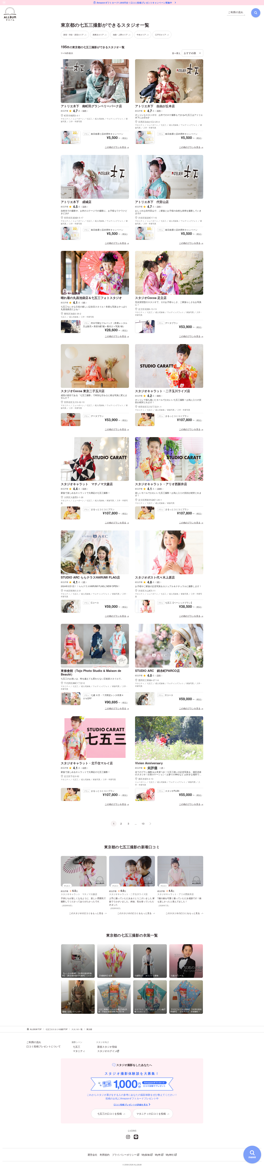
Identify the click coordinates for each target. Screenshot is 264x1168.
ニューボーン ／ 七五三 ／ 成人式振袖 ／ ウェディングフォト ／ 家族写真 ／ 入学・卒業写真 (167, 783)
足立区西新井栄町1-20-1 (150, 499)
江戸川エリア (160, 34)
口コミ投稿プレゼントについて (43, 1046)
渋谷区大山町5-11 (147, 590)
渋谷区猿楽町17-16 (147, 217)
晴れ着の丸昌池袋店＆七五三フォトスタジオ (91, 297)
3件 (83, 582)
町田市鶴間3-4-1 (72, 115)
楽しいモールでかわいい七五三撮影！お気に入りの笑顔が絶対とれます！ (168, 494)
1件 (161, 767)
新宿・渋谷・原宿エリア (73, 34)
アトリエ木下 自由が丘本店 (155, 106)
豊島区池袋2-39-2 (72, 313)
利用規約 (105, 1154)
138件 (159, 488)
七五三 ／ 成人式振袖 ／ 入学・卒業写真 (77, 316)
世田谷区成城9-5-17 (73, 217)
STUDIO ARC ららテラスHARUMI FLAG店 (90, 577)
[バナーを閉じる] (4, 2)
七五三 (76, 1047)
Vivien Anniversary (149, 763)
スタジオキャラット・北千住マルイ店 (87, 763)
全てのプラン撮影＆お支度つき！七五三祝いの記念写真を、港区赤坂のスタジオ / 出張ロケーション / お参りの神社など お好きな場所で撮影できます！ (168, 773)
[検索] (255, 12)
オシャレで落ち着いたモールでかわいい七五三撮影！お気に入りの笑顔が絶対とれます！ (168, 401)
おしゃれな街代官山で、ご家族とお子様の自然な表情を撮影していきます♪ (168, 212)
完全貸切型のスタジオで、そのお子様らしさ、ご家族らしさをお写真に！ (168, 303)
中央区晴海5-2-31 (72, 590)
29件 (159, 206)
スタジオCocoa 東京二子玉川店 (83, 391)
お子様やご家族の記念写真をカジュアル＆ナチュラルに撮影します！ (168, 586)
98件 (159, 395)
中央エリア (141, 34)
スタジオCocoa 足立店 (151, 297)
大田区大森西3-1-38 (73, 497)
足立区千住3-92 (72, 776)
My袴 (158, 1154)
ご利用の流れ (33, 1042)
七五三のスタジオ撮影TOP (57, 1029)
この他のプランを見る (115, 147)
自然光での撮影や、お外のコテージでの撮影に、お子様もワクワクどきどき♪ (94, 212)
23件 (159, 675)
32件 (84, 206)
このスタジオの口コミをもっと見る (86, 913)
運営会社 (92, 1154)
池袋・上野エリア (120, 34)
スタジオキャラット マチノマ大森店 (87, 484)
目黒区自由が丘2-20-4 (149, 121)
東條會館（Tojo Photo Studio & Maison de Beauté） (91, 672)
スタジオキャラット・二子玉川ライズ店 (162, 391)
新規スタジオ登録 (107, 1047)
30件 (159, 110)
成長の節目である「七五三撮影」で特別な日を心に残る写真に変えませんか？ (94, 396)
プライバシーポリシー (124, 1154)
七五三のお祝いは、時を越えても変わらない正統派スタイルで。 (92, 678)
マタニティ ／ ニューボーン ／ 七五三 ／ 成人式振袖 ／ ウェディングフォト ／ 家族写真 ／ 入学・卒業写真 (94, 120)
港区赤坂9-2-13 (145, 778)
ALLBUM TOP (36, 1029)
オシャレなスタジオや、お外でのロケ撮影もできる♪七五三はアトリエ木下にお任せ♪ (169, 116)
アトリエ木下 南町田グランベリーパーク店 (91, 106)
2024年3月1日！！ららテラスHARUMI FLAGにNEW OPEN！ (90, 586)
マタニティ (79, 1051)
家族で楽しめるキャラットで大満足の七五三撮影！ (85, 493)
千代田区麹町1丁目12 (74, 683)
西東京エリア (98, 34)
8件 (83, 302)
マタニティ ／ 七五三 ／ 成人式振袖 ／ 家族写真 (154, 503)
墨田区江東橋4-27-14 (148, 680)
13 (143, 823)
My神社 (170, 1154)
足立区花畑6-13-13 (147, 309)
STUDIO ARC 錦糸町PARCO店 (157, 670)
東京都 (89, 1029)
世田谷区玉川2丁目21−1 (149, 406)
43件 (84, 767)
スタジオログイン (107, 1051)
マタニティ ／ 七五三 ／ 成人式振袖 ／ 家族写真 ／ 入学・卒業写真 (162, 409)
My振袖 (146, 1154)
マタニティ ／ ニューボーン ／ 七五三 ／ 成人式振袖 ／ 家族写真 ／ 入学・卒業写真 (94, 501)
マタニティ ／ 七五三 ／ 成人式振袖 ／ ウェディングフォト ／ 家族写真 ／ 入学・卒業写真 (168, 313)
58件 (84, 110)
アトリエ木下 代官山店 (152, 201)
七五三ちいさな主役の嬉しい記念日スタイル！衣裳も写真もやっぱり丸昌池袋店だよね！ (94, 308)
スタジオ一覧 (77, 1029)
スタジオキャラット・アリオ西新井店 (161, 484)
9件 (158, 582)
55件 (84, 488)
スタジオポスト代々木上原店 (155, 577)
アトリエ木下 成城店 (76, 201)
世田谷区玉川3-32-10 (74, 402)
